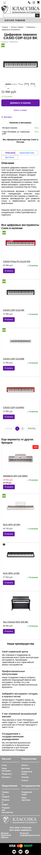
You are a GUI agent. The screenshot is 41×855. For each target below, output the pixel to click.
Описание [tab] (10, 153)
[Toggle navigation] (4, 2)
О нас (4, 765)
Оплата (24, 765)
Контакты (6, 777)
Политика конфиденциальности (30, 834)
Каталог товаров (14, 20)
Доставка (25, 768)
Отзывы (25, 777)
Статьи (24, 780)
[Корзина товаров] (38, 2)
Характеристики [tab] (26, 153)
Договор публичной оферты (6, 835)
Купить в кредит (20, 110)
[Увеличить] (20, 64)
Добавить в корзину (20, 103)
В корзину (9, 271)
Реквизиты (7, 774)
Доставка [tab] (9, 157)
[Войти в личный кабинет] (33, 2)
